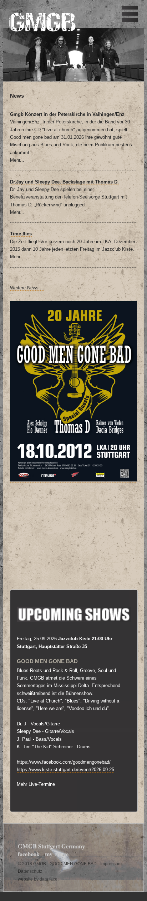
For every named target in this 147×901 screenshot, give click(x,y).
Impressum (111, 863)
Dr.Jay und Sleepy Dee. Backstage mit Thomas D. (64, 182)
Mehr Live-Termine (36, 784)
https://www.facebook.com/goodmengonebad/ (64, 762)
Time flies (21, 233)
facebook (29, 854)
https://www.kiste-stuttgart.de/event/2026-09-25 (65, 769)
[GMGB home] (42, 28)
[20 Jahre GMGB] (73, 480)
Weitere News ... (27, 287)
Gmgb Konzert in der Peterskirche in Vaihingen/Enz (67, 114)
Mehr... (17, 160)
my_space (57, 854)
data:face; (49, 879)
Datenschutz (30, 871)
